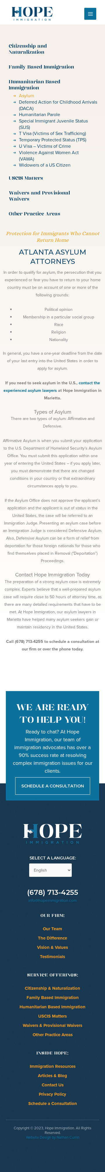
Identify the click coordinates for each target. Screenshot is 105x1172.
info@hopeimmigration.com (52, 900)
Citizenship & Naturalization (52, 988)
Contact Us (53, 1085)
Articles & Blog (52, 1075)
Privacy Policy (52, 1094)
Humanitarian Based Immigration (52, 1007)
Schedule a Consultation (52, 1103)
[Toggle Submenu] (89, 49)
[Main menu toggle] (90, 14)
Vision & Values (52, 947)
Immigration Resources (53, 1066)
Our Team (52, 929)
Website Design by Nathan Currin (52, 1137)
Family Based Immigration (53, 997)
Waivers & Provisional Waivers (52, 1025)
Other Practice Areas (53, 1035)
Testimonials (52, 956)
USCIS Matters (52, 1016)
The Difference (52, 938)
